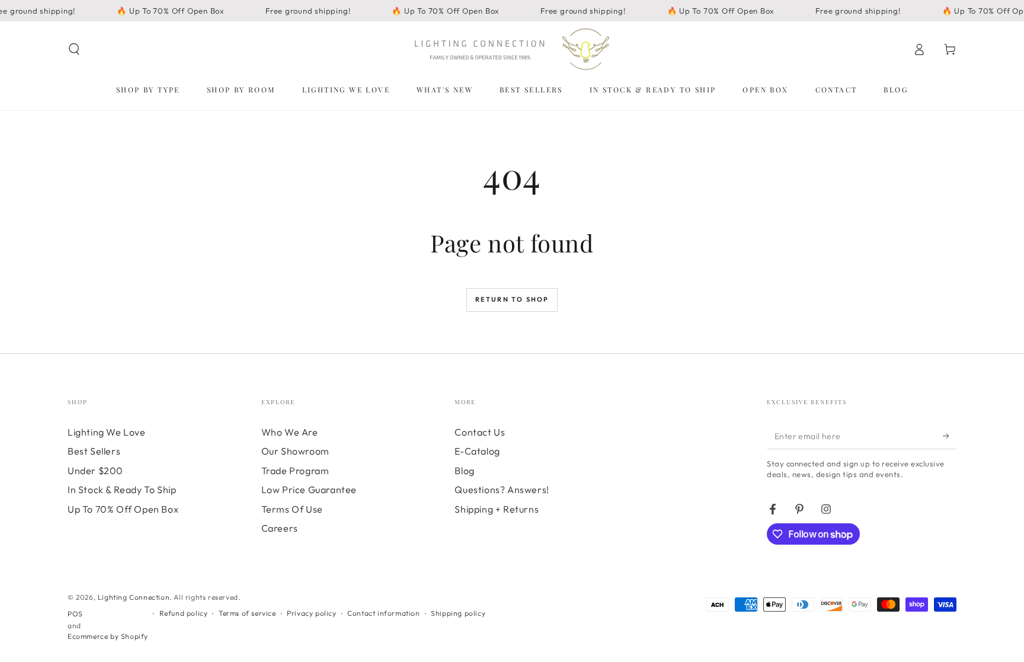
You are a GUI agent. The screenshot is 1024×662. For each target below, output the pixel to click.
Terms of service (247, 613)
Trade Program (295, 470)
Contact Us (480, 432)
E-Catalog (477, 451)
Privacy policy (311, 613)
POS (75, 613)
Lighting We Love (107, 432)
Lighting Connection (133, 597)
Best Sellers (94, 451)
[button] (74, 49)
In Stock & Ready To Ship (122, 489)
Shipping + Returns (497, 509)
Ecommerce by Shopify (108, 636)
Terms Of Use (292, 509)
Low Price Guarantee (309, 489)
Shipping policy (458, 613)
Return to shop (512, 299)
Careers (279, 528)
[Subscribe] (949, 436)
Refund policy (183, 613)
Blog (464, 470)
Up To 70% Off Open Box (123, 509)
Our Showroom (295, 451)
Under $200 (95, 470)
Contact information (383, 613)
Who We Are (289, 432)
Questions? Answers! (502, 489)
